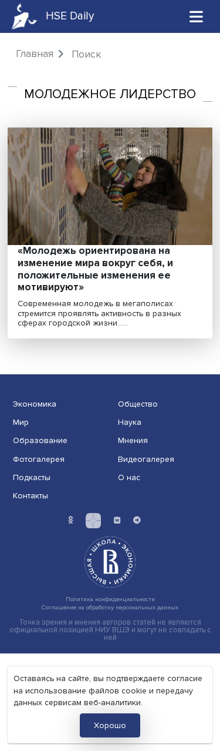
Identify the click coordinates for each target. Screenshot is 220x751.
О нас (129, 477)
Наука (129, 422)
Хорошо (110, 725)
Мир (21, 422)
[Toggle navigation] (196, 16)
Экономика (34, 404)
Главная (34, 54)
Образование (40, 440)
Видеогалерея (146, 459)
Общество (138, 404)
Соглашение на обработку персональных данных (110, 607)
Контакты (30, 496)
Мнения (133, 440)
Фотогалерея (39, 459)
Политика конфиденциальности (110, 599)
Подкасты (31, 477)
